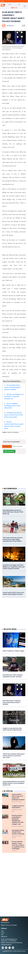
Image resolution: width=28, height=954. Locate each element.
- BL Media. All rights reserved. (19, 951)
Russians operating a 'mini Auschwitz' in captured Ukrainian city (13, 396)
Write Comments (17, 446)
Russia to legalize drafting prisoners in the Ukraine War (12, 405)
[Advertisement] (14, 472)
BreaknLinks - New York (17, 801)
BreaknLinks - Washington (17, 826)
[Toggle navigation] (24, 6)
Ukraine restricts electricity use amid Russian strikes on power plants (13, 425)
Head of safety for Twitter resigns (13, 651)
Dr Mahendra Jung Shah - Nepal (17, 810)
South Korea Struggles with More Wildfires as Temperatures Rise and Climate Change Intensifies (13, 567)
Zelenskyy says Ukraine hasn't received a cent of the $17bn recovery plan (13, 414)
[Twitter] (6, 948)
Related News (10, 629)
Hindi (2, 934)
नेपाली (2, 931)
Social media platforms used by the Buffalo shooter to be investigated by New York (14, 783)
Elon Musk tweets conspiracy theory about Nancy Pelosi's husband (12, 702)
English (2, 933)
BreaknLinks (10, 26)
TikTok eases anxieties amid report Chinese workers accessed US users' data (14, 756)
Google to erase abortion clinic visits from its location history (12, 729)
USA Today (14, 850)
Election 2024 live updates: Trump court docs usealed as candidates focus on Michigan (18, 845)
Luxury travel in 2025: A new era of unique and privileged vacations (13, 593)
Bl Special (8, 791)
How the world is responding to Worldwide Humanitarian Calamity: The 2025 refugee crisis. (17, 819)
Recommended (10, 488)
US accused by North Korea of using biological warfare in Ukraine (12, 387)
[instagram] (9, 948)
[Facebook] (3, 948)
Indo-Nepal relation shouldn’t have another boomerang (18, 832)
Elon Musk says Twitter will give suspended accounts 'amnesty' (13, 676)
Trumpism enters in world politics (18, 807)
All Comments (7, 446)
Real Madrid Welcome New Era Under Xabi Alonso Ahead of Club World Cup (13, 512)
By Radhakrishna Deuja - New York (17, 836)
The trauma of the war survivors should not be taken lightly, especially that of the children (13, 539)
